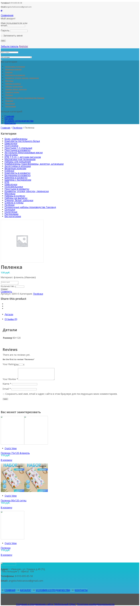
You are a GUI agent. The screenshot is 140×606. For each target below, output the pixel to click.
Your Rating (9, 364)
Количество (7, 286)
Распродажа (10, 106)
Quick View (11, 448)
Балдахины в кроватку (18, 175)
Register (23, 46)
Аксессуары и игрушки (15, 66)
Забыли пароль (9, 46)
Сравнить (6, 291)
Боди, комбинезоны (16, 138)
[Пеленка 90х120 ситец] (24, 491)
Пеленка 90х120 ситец (13, 500)
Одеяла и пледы (12, 92)
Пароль (5, 30)
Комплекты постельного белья (22, 141)
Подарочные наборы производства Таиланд (24, 98)
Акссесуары (11, 154)
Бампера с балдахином (18, 179)
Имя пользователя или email (14, 24)
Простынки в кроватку (18, 150)
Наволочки (11, 143)
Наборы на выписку (14, 86)
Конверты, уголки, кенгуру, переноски (22, 78)
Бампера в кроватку (16, 177)
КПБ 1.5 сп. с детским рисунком (23, 157)
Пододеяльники (14, 186)
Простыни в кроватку (17, 188)
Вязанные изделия (13, 69)
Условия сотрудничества (19, 120)
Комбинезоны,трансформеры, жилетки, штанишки (34, 163)
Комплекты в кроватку (15, 75)
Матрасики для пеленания (20, 159)
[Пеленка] (12, 538)
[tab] (72, 314)
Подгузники (11, 145)
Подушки (9, 101)
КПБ (7, 182)
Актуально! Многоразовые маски (24, 152)
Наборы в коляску (13, 84)
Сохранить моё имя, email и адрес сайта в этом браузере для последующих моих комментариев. (61, 393)
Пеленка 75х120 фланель (15, 453)
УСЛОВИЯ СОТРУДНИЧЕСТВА (53, 590)
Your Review (10, 379)
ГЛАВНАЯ (10, 590)
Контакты (10, 123)
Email (7, 388)
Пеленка (5, 547)
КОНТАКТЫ (81, 590)
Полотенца (10, 103)
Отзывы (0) (11, 319)
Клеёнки (8, 72)
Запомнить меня (13, 35)
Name (7, 383)
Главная (9, 116)
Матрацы (9, 81)
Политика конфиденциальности (95, 604)
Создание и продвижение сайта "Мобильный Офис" (46, 604)
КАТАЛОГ (25, 590)
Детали (9, 314)
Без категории (13, 216)
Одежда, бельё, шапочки (16, 89)
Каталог (9, 118)
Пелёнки (9, 95)
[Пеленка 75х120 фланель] (24, 443)
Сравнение (7, 15)
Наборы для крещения (18, 161)
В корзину (4, 289)
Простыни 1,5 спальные (18, 147)
